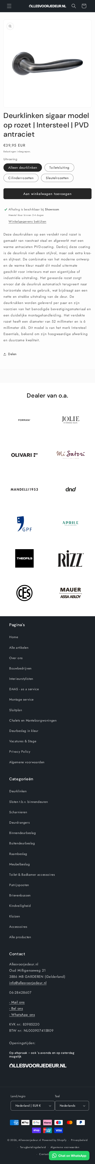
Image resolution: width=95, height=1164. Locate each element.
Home (13, 637)
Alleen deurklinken (22, 167)
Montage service (21, 699)
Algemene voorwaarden (27, 762)
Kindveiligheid (20, 905)
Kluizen (14, 916)
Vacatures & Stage (22, 741)
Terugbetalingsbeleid (33, 1147)
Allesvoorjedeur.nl (29, 1140)
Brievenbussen (20, 895)
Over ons (16, 658)
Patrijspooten (19, 885)
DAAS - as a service (24, 689)
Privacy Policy (19, 751)
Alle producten (20, 937)
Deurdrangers (19, 822)
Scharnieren (18, 812)
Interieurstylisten (21, 678)
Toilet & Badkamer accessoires (32, 874)
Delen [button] (12, 354)
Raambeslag (18, 854)
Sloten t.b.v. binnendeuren (28, 801)
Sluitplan (15, 710)
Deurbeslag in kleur (23, 730)
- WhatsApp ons (22, 1014)
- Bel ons (16, 1008)
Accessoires (18, 926)
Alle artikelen (18, 647)
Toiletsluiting (59, 167)
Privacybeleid (79, 1140)
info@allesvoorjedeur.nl (28, 982)
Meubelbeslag (19, 864)
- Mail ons (17, 1002)
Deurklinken (18, 791)
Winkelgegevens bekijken (27, 221)
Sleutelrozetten (57, 178)
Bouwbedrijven (20, 668)
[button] (9, 6)
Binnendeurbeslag (22, 833)
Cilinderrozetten (21, 178)
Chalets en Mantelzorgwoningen (32, 720)
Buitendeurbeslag (22, 843)
